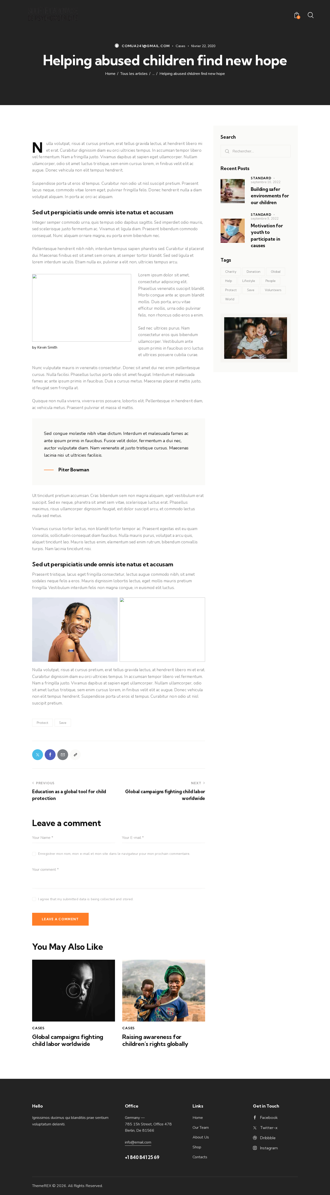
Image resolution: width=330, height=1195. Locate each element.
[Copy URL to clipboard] (75, 754)
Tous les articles (134, 74)
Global (275, 272)
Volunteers (273, 290)
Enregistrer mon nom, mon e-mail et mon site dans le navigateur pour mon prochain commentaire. (114, 853)
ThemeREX (41, 1185)
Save (62, 723)
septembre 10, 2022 (265, 182)
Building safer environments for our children (270, 195)
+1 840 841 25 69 (142, 1157)
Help (228, 281)
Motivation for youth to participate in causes (267, 236)
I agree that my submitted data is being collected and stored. (85, 899)
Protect (42, 723)
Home (110, 74)
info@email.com (138, 1142)
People (270, 281)
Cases (180, 46)
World (229, 299)
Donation (253, 272)
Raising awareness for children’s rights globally (155, 1040)
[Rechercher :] (256, 151)
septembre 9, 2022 (265, 218)
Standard (261, 178)
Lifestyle (248, 281)
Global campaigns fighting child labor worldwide (67, 1040)
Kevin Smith (47, 347)
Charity (230, 272)
